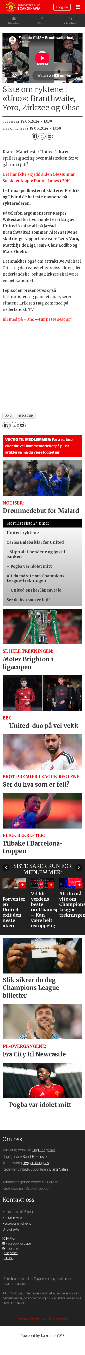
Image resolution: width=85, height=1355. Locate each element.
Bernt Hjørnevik (35, 1157)
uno (8, 415)
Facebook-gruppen (19, 1243)
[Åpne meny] (78, 7)
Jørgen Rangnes (36, 1163)
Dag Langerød (43, 1150)
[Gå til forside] (23, 7)
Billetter (42, 23)
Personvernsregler (29, 1319)
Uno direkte (10, 1229)
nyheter (25, 415)
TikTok (8, 1258)
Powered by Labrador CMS (42, 1336)
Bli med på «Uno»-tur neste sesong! (37, 319)
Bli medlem (14, 23)
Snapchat (11, 1253)
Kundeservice (12, 1217)
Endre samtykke (57, 1319)
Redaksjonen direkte (16, 1223)
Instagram (13, 1248)
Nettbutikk (69, 23)
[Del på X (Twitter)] (42, 136)
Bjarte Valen (58, 1169)
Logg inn (62, 7)
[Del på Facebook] (35, 136)
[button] (6, 867)
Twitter (10, 1238)
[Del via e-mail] (49, 136)
